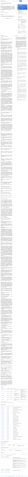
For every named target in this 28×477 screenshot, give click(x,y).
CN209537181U (2, 428)
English (22, 10)
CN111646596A (2, 395)
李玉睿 (23, 11)
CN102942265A (2, 411)
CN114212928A (2, 397)
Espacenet (22, 32)
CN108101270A (2, 436)
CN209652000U (2, 435)
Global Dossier (24, 32)
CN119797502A (2, 399)
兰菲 (24, 11)
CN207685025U (2, 416)
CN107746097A (2, 391)
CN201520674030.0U (3, 445)
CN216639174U (2, 415)
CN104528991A (2, 423)
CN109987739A (2, 419)
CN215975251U (2, 420)
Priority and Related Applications (23, 31)
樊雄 (20, 11)
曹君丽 (21, 11)
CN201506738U (2, 431)
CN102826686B (2, 408)
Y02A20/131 (3, 12)
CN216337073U (2, 427)
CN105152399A (2, 389)
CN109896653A (2, 393)
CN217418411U (2, 424)
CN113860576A (2, 439)
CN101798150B (2, 412)
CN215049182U (2, 432)
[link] (4, 12)
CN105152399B (2, 407)
